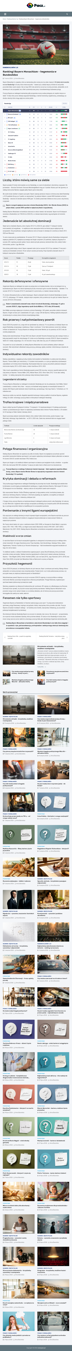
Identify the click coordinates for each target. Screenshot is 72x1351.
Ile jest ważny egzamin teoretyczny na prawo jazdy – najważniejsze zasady (51, 1012)
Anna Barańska (19, 78)
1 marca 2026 (8, 78)
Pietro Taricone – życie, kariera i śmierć (51, 1173)
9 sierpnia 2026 (9, 754)
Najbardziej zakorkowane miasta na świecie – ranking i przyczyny (50, 947)
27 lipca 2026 (43, 1143)
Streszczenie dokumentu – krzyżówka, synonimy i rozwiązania (17, 1271)
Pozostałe (41, 814)
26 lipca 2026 (43, 1175)
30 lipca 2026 (8, 1047)
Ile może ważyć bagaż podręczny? (15, 1011)
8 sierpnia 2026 (43, 756)
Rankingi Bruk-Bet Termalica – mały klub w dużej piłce (51, 637)
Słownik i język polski (10, 716)
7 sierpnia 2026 (43, 788)
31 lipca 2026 (8, 1013)
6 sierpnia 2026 (43, 819)
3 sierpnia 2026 (9, 918)
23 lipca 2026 (43, 1275)
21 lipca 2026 (8, 1339)
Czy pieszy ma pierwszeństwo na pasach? (18, 751)
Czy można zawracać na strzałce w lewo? (52, 978)
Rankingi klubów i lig (10, 67)
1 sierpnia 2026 (9, 983)
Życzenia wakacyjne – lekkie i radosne (17, 881)
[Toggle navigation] (5, 14)
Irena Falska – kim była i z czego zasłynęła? (52, 816)
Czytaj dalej (40, 667)
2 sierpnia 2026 (9, 950)
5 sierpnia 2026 (9, 853)
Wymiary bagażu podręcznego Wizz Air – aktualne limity (22, 681)
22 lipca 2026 (43, 1305)
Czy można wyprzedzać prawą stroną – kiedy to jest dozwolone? (22, 673)
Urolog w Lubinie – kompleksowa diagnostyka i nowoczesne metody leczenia (15, 1077)
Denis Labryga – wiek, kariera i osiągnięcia (52, 1043)
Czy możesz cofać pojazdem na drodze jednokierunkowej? (51, 1336)
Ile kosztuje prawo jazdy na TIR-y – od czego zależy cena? (16, 817)
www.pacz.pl (41, 1348)
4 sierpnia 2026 (9, 883)
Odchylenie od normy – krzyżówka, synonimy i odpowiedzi (15, 947)
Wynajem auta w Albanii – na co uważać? (51, 1303)
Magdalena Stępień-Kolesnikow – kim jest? (53, 849)
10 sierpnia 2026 (9, 723)
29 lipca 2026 (43, 1080)
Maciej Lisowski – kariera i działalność (51, 1141)
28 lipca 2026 (43, 1112)
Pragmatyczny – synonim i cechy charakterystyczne (15, 1239)
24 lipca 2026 (43, 1242)
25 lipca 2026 (43, 1210)
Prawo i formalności (44, 716)
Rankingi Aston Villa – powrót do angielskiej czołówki (19, 637)
